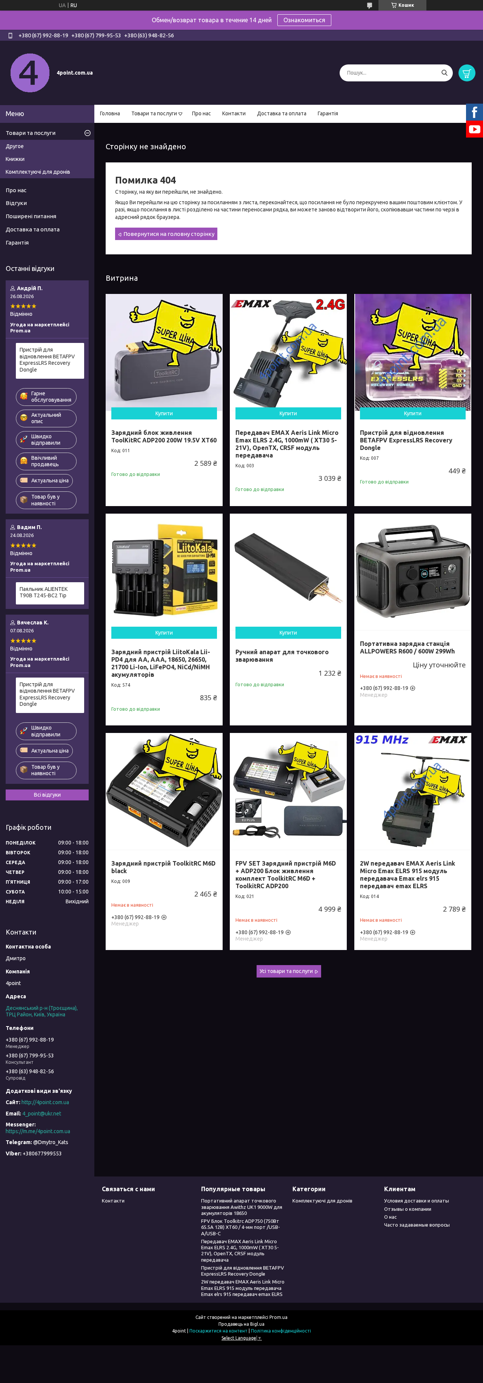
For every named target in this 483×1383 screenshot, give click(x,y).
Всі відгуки (47, 795)
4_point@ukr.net (41, 1114)
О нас (390, 1216)
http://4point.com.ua (45, 1102)
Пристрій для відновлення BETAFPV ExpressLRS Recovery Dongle (406, 440)
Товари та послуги (154, 113)
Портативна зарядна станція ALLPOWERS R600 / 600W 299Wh (407, 647)
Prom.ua (278, 1317)
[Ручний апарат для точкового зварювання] (288, 572)
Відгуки (16, 203)
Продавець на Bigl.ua (241, 1324)
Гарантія (328, 113)
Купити (164, 413)
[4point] (30, 72)
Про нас (201, 113)
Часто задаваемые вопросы (417, 1224)
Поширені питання (31, 216)
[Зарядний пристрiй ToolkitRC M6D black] (164, 791)
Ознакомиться (304, 20)
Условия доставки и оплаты (416, 1200)
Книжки (15, 159)
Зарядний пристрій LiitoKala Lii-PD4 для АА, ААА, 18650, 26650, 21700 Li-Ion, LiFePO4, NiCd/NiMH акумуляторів (160, 663)
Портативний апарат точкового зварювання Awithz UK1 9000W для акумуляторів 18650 (241, 1207)
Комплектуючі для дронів (38, 172)
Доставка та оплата (281, 113)
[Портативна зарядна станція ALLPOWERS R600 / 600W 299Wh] (412, 572)
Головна (110, 113)
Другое (15, 146)
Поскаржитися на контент (218, 1330)
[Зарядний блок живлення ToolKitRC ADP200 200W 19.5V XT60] (164, 352)
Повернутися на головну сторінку (168, 234)
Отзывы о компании (407, 1209)
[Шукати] (444, 72)
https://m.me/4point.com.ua (38, 1131)
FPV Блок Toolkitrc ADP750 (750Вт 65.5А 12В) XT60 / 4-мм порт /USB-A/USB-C (240, 1227)
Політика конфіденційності (281, 1330)
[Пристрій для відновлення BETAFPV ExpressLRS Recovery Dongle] (412, 352)
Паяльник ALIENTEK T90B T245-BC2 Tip (44, 592)
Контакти (234, 113)
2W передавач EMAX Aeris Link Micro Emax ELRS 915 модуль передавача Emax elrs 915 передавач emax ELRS (243, 1288)
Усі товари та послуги (286, 971)
